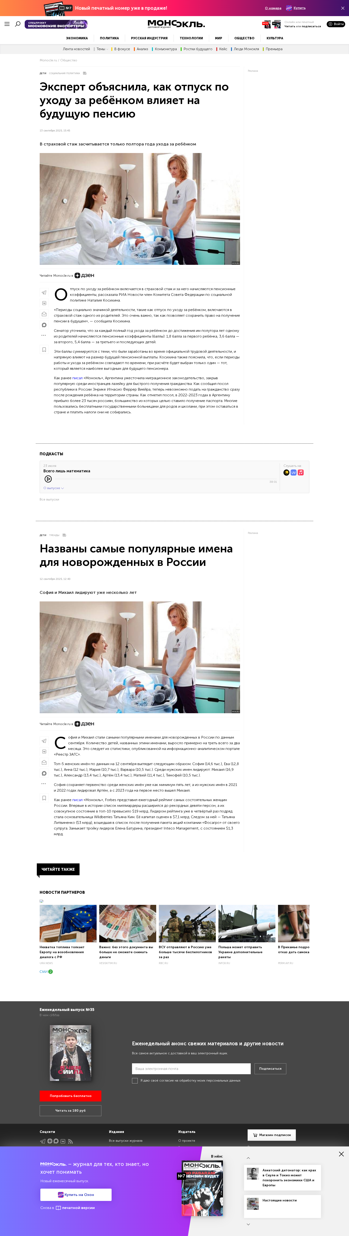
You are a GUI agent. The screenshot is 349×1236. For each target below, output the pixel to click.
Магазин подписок (275, 1135)
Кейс (223, 49)
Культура (275, 38)
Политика (109, 38)
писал (77, 378)
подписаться (311, 26)
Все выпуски (49, 499)
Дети (43, 73)
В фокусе (122, 49)
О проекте (186, 1141)
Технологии (191, 38)
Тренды (54, 535)
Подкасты (51, 454)
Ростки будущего (198, 49)
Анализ (142, 49)
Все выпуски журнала (125, 1141)
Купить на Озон (79, 1194)
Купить (300, 8)
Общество (244, 38)
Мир (218, 38)
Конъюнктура (166, 49)
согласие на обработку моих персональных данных (200, 1080)
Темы (101, 49)
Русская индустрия (149, 38)
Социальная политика (64, 73)
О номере (273, 8)
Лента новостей (76, 49)
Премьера (274, 49)
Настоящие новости (280, 1200)
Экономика (77, 38)
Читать (289, 26)
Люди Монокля (246, 49)
